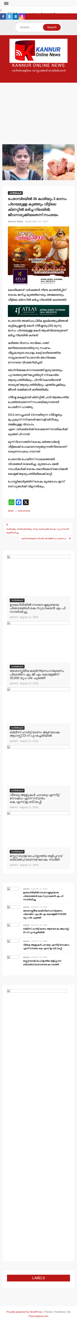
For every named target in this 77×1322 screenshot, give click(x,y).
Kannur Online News (38, 65)
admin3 (14, 617)
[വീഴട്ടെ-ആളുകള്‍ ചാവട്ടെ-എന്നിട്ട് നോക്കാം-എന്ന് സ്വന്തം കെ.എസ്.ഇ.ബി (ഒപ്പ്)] (38, 765)
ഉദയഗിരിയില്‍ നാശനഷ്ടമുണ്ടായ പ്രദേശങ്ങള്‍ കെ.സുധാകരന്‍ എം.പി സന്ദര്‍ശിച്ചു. (37, 608)
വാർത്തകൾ (15, 193)
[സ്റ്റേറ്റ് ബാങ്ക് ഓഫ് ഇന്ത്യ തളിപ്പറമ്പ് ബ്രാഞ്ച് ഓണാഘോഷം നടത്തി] (38, 829)
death (11, 510)
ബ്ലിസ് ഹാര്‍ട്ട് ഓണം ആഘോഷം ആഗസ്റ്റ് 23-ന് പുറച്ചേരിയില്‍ (35, 734)
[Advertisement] (38, 109)
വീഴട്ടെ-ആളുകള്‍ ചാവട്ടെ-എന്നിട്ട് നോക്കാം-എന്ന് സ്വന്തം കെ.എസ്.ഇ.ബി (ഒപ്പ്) (34, 799)
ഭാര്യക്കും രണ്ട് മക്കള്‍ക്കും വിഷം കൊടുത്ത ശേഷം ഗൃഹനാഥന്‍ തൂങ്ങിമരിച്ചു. (37, 531)
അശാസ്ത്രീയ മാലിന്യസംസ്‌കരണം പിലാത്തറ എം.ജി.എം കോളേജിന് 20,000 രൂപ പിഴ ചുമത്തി (37, 674)
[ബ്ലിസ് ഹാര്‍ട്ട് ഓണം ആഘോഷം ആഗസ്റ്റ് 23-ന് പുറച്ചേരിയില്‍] (38, 705)
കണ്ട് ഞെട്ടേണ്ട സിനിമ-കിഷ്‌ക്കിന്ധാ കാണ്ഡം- (44, 538)
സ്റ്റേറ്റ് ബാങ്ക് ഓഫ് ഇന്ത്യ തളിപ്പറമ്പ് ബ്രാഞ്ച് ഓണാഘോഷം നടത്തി (36, 858)
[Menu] (5, 3)
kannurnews (24, 510)
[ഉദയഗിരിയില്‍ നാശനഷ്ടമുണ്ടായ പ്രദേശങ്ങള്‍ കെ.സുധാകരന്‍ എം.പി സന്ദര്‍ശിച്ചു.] (38, 575)
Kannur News (15, 221)
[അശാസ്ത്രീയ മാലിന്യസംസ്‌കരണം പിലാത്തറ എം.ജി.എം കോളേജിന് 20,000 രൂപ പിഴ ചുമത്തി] (38, 641)
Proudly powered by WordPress (24, 1311)
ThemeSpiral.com (38, 1316)
